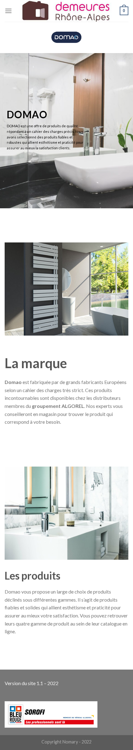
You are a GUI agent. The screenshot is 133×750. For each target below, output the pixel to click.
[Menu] (8, 10)
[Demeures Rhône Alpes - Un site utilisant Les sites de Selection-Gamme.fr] (66, 10)
